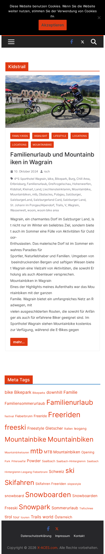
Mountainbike (42, 144)
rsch (47, 171)
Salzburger (73, 194)
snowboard (14, 496)
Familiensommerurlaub (25, 403)
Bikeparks (38, 392)
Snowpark (34, 507)
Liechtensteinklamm (56, 189)
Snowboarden (48, 494)
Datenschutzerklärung (36, 536)
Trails (59, 205)
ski (69, 470)
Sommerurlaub (65, 508)
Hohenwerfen (81, 184)
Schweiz (56, 471)
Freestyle (35, 428)
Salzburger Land (74, 200)
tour (16, 517)
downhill (54, 392)
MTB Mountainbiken (62, 452)
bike (50, 179)
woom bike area (48, 210)
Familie (70, 392)
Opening (87, 452)
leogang (80, 428)
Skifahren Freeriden (50, 484)
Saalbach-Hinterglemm (71, 461)
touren (25, 517)
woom (31, 210)
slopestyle (74, 484)
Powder (34, 460)
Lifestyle (59, 135)
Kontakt (79, 536)
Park (7, 461)
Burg (72, 179)
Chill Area (83, 179)
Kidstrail (15, 189)
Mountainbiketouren (17, 452)
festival (9, 416)
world (47, 516)
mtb (34, 194)
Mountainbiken (20, 194)
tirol (8, 516)
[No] (98, 17)
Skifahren (19, 483)
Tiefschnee (86, 508)
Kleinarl (28, 189)
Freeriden (64, 414)
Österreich (63, 517)
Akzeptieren (52, 24)
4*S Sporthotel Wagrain (30, 179)
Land (37, 189)
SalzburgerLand (21, 200)
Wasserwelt (18, 210)
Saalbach (48, 461)
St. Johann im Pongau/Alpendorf (32, 205)
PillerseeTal (18, 461)
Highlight (40, 135)
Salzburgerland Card (47, 200)
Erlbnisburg (17, 184)
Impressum (62, 536)
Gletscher (54, 428)
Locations (80, 135)
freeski (15, 427)
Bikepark (61, 179)
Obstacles (45, 194)
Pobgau (59, 194)
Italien (68, 428)
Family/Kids (20, 135)
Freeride (40, 416)
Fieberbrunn (23, 416)
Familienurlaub (37, 184)
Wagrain (73, 205)
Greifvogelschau (59, 184)
